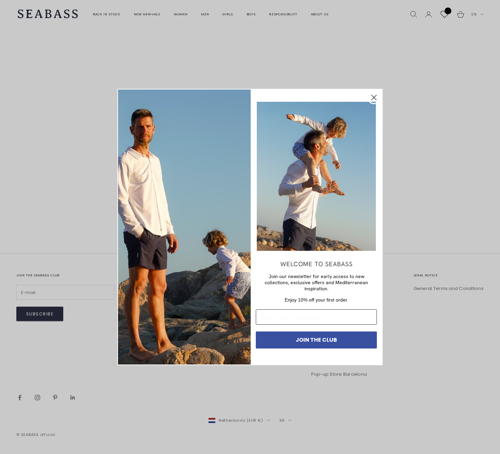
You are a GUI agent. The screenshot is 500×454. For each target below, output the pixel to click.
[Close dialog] (374, 97)
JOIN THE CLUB (316, 340)
